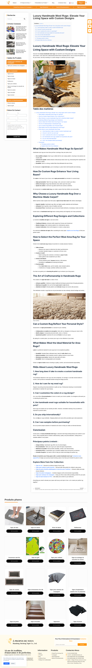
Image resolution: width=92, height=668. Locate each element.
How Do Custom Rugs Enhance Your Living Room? (51, 116)
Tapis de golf (10, 105)
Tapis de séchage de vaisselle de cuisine (15, 87)
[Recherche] (24, 18)
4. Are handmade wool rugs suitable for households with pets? (56, 136)
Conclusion (41, 142)
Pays (18, 112)
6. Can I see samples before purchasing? (51, 140)
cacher (41, 23)
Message (8, 122)
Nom (8, 112)
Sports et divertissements (62, 7)
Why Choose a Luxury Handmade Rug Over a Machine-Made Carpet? (56, 118)
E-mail (8, 117)
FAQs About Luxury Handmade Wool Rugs (49, 129)
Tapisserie (57, 621)
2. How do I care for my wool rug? (49, 133)
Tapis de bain (10, 76)
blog (53, 2)
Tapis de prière (14, 621)
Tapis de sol (10, 73)
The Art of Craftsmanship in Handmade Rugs (50, 123)
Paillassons (10, 81)
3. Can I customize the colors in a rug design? (52, 134)
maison (14, 2)
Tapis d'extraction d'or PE (35, 589)
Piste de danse (11, 103)
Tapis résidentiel (44, 7)
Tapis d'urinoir (10, 95)
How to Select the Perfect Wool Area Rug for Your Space (53, 121)
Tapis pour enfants (12, 83)
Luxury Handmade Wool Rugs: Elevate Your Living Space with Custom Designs (55, 112)
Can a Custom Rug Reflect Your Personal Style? (51, 125)
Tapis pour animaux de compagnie (16, 65)
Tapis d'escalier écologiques (43, 473)
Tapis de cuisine (11, 90)
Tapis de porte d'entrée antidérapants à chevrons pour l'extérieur (53, 469)
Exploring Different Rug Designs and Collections (51, 120)
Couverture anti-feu (14, 557)
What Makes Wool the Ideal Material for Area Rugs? (52, 127)
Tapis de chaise (11, 78)
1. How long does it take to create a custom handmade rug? (56, 131)
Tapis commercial (81, 7)
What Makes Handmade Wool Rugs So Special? (51, 114)
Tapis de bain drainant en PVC (44, 476)
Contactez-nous (62, 2)
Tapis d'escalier (11, 92)
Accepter (6, 663)
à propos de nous (25, 2)
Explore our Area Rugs (73, 230)
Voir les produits (14, 531)
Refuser (12, 663)
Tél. (18, 117)
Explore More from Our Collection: (50, 146)
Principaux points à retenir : (48, 144)
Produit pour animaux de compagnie (22, 7)
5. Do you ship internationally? (49, 138)
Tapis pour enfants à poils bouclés (45, 467)
